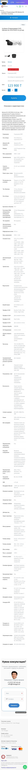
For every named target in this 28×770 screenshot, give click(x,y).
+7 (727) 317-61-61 (14, 682)
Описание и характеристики (14, 106)
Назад (23, 24)
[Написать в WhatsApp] (25, 767)
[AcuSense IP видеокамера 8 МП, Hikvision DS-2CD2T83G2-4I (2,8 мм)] (14, 42)
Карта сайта (4, 760)
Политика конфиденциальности (8, 767)
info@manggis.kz (14, 684)
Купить (14, 98)
